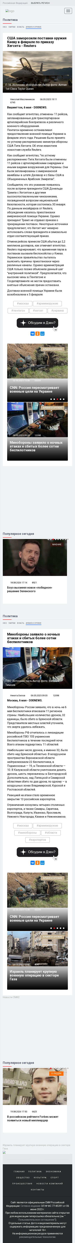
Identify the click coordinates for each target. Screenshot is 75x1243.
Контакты (37, 1190)
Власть (20, 27)
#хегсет (38, 310)
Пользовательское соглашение (36, 1219)
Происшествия (22, 1184)
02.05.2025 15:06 (21, 380)
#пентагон (18, 310)
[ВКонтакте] (33, 334)
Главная (19, 1172)
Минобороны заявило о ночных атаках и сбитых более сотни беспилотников (36, 446)
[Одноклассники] (37, 334)
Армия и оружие (33, 27)
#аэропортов (37, 839)
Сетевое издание (30, 1206)
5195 (34, 1111)
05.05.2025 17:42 (21, 964)
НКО (5, 27)
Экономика (53, 1172)
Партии (12, 27)
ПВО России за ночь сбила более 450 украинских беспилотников (32, 1118)
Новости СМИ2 (11, 997)
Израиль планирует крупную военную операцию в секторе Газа (34, 975)
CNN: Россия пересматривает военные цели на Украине (34, 390)
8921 (34, 582)
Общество (23, 1178)
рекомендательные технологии (37, 1237)
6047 (37, 964)
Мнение (56, 544)
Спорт (55, 1178)
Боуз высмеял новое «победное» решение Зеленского (29, 589)
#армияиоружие (47, 303)
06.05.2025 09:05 (21, 435)
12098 (38, 435)
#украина (57, 310)
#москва (23, 303)
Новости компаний (49, 1184)
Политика (35, 1172)
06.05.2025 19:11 (48, 99)
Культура (40, 1178)
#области (51, 832)
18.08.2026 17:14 (18, 582)
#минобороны (27, 832)
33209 (38, 380)
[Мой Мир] (42, 334)
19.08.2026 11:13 (18, 1111)
